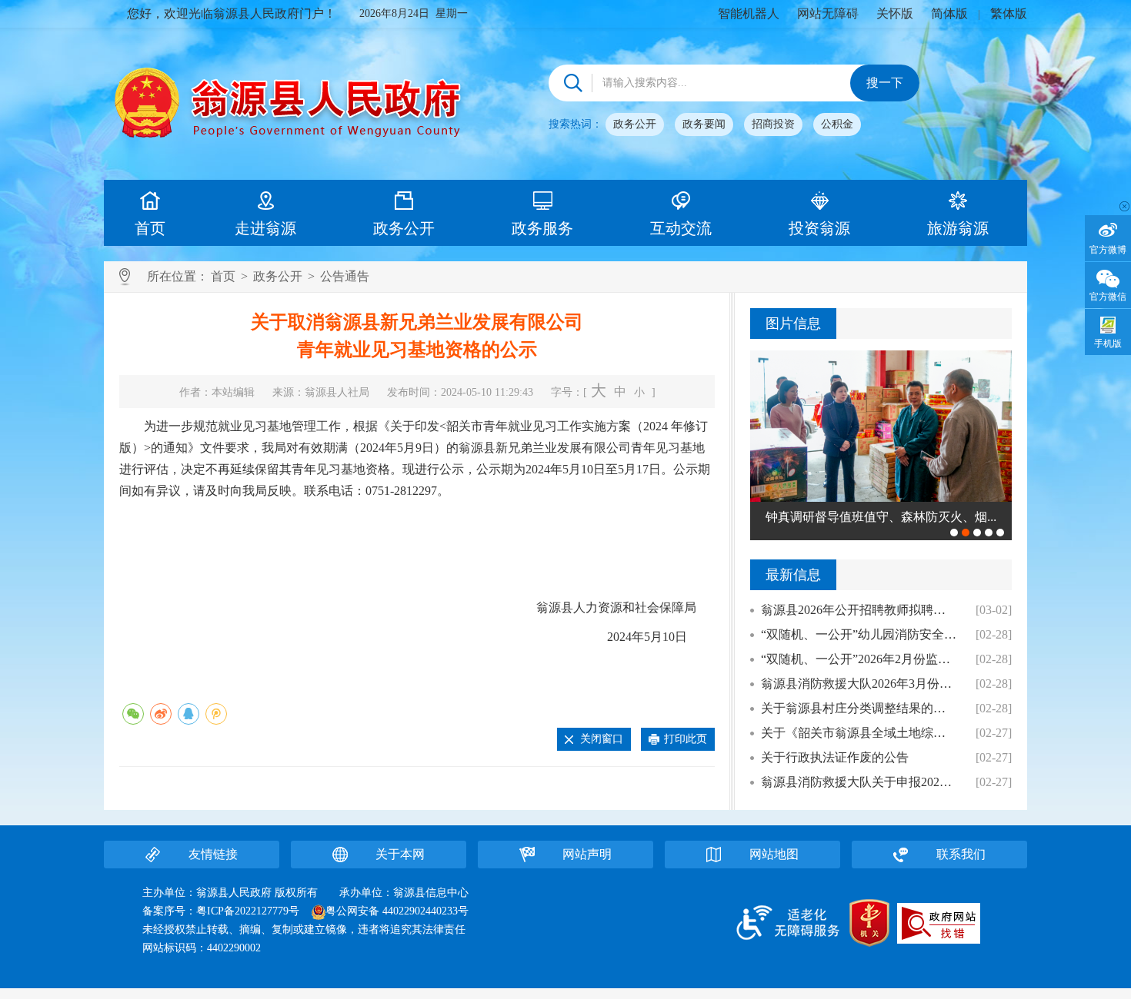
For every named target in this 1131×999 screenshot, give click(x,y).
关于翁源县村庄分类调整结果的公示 (859, 708)
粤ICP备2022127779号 (247, 911)
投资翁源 (819, 228)
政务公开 (634, 124)
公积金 (837, 124)
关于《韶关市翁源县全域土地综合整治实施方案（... (859, 732)
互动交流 (681, 228)
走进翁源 (265, 228)
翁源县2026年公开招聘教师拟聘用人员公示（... (859, 609)
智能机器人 (748, 13)
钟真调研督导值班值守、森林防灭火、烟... (881, 516)
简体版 (949, 13)
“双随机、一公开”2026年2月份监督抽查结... (859, 658)
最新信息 (793, 574)
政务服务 (542, 228)
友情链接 (213, 854)
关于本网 (400, 854)
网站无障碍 (828, 13)
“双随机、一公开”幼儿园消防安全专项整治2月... (859, 634)
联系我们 (961, 854)
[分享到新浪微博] (161, 714)
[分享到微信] (133, 714)
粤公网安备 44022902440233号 (397, 911)
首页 (150, 228)
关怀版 (894, 13)
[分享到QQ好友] (188, 714)
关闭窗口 (601, 739)
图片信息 (793, 323)
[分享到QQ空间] (216, 714)
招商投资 (773, 124)
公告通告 (344, 276)
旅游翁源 (958, 228)
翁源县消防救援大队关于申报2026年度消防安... (859, 781)
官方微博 (1107, 249)
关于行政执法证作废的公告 (835, 757)
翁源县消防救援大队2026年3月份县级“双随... (859, 683)
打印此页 (685, 739)
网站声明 (587, 854)
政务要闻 (704, 124)
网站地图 (774, 854)
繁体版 (1008, 13)
